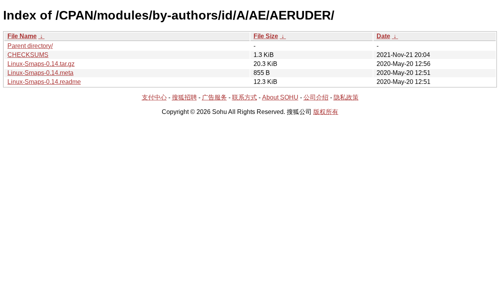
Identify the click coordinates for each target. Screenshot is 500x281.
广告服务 (214, 97)
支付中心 (154, 97)
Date (383, 36)
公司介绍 (316, 97)
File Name (22, 36)
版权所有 (325, 111)
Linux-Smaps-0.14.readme (44, 81)
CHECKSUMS (27, 55)
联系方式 (244, 97)
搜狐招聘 (184, 97)
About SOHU (280, 97)
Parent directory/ (30, 46)
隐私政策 (346, 97)
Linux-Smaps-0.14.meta (40, 72)
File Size (266, 36)
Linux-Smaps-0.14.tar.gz (41, 63)
